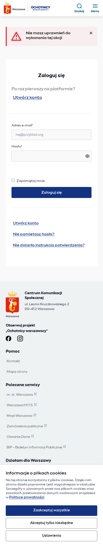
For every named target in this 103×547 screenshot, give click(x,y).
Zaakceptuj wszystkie (51, 510)
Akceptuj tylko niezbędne (51, 523)
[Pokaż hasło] (87, 156)
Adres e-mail (31, 125)
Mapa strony (17, 371)
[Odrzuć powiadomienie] (91, 33)
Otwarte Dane (21, 437)
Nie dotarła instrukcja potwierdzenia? (49, 245)
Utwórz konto (27, 98)
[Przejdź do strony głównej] (27, 8)
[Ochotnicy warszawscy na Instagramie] (20, 338)
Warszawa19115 (22, 405)
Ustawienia (51, 535)
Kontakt (13, 361)
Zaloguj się (51, 192)
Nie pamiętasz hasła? (33, 234)
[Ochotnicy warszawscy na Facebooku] (8, 338)
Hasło (16, 146)
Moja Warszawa (22, 416)
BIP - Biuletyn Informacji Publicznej (37, 448)
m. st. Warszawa (22, 395)
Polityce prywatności (26, 497)
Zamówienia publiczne (27, 427)
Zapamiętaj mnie (31, 181)
